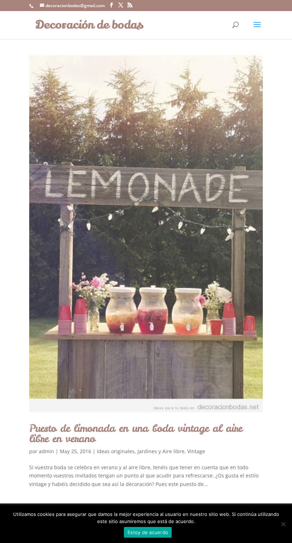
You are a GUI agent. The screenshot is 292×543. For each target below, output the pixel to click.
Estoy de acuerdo (147, 532)
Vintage (196, 451)
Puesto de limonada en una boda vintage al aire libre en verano (135, 433)
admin (46, 451)
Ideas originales (116, 451)
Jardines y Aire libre (160, 451)
